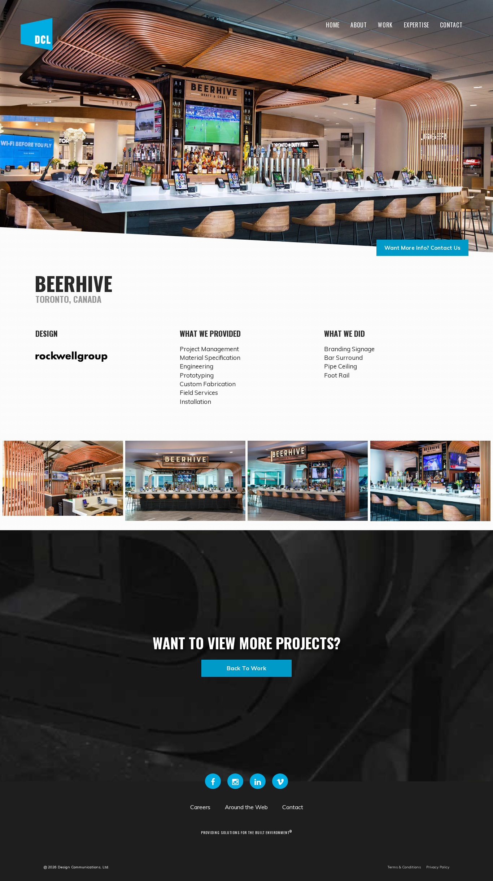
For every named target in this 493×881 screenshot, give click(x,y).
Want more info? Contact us (422, 247)
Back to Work (246, 668)
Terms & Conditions (404, 867)
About (358, 25)
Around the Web (246, 807)
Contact (451, 25)
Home (333, 25)
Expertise (416, 25)
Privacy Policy (437, 867)
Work (385, 25)
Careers (200, 807)
